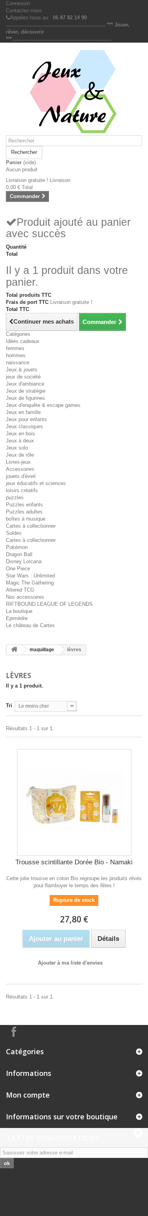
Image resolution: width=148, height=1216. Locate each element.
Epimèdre (17, 618)
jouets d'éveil (21, 476)
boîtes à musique (25, 519)
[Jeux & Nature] (74, 92)
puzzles (15, 497)
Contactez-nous (24, 10)
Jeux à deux (20, 441)
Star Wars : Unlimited (30, 576)
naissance (17, 362)
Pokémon (17, 547)
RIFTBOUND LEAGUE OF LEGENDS (49, 604)
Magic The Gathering (30, 583)
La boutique (19, 611)
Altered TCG (20, 590)
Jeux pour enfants (26, 419)
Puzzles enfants (24, 505)
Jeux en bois (20, 434)
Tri (9, 705)
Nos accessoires (25, 597)
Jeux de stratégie (25, 391)
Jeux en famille (23, 412)
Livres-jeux (18, 462)
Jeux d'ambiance (25, 384)
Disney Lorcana (23, 561)
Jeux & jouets (21, 370)
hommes (16, 355)
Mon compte (28, 1095)
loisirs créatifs (22, 490)
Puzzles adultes (24, 512)
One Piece (18, 568)
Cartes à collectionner (31, 526)
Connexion (18, 3)
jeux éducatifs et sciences (36, 483)
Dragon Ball (19, 554)
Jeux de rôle (20, 455)
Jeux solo (17, 448)
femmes (15, 348)
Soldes (14, 533)
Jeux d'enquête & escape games (43, 405)
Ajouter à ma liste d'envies (70, 963)
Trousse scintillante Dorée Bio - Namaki (74, 862)
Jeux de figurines (25, 398)
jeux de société (23, 377)
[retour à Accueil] (14, 650)
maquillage (42, 649)
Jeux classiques (24, 426)
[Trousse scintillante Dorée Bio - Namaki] (74, 802)
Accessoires (20, 469)
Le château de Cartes (30, 625)
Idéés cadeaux (22, 341)
